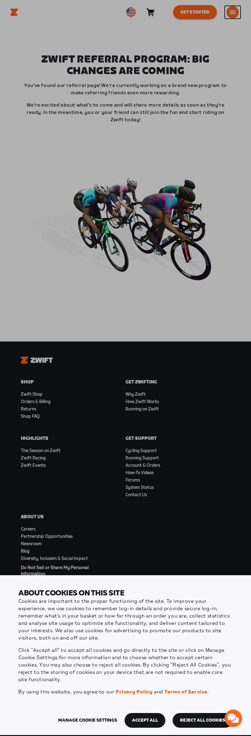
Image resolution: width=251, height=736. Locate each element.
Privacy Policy (134, 692)
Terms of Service (185, 692)
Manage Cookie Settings (87, 720)
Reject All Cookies (202, 720)
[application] (233, 718)
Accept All (145, 720)
